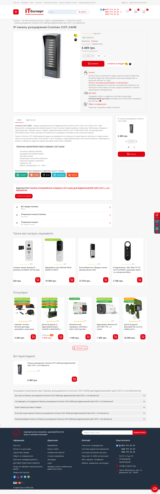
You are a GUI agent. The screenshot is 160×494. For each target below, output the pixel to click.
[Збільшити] (93, 56)
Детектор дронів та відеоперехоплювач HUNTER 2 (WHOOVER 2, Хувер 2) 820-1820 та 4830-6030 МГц (52, 329)
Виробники (53, 445)
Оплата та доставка (22, 449)
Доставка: (92, 93)
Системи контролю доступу (94, 452)
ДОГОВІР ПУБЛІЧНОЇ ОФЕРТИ (26, 463)
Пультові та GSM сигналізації (95, 456)
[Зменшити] (83, 56)
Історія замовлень (56, 456)
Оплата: (92, 72)
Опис (19, 120)
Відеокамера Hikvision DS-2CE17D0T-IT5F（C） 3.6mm (107, 326)
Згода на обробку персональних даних (28, 467)
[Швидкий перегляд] (42, 249)
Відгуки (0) (30, 120)
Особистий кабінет (139, 3)
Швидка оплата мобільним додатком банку (60, 467)
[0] (136, 12)
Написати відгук (24, 196)
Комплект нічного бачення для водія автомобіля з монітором (24, 326)
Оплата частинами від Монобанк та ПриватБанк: (108, 83)
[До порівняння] (104, 56)
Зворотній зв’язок (21, 472)
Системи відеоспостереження (95, 449)
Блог (32, 3)
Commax (94, 41)
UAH (126, 3)
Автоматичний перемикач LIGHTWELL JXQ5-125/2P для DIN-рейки (78, 328)
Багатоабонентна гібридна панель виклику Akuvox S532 (62, 268)
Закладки (52, 459)
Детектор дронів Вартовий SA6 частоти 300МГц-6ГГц (133, 326)
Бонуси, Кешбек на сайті (68, 3)
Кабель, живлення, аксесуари (95, 463)
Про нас (16, 3)
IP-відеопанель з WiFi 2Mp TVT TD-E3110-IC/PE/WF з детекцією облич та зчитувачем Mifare (96, 269)
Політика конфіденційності (25, 459)
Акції (50, 463)
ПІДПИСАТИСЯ (140, 433)
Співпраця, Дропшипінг (87, 3)
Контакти (38, 3)
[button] (143, 259)
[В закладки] (99, 56)
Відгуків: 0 (97, 33)
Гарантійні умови (21, 452)
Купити (94, 64)
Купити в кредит (116, 64)
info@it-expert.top (127, 466)
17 (31, 321)
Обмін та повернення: (98, 104)
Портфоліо (25, 3)
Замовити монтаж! (51, 3)
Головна (16, 20)
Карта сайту (53, 449)
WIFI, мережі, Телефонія (92, 459)
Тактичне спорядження (92, 445)
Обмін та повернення (23, 456)
